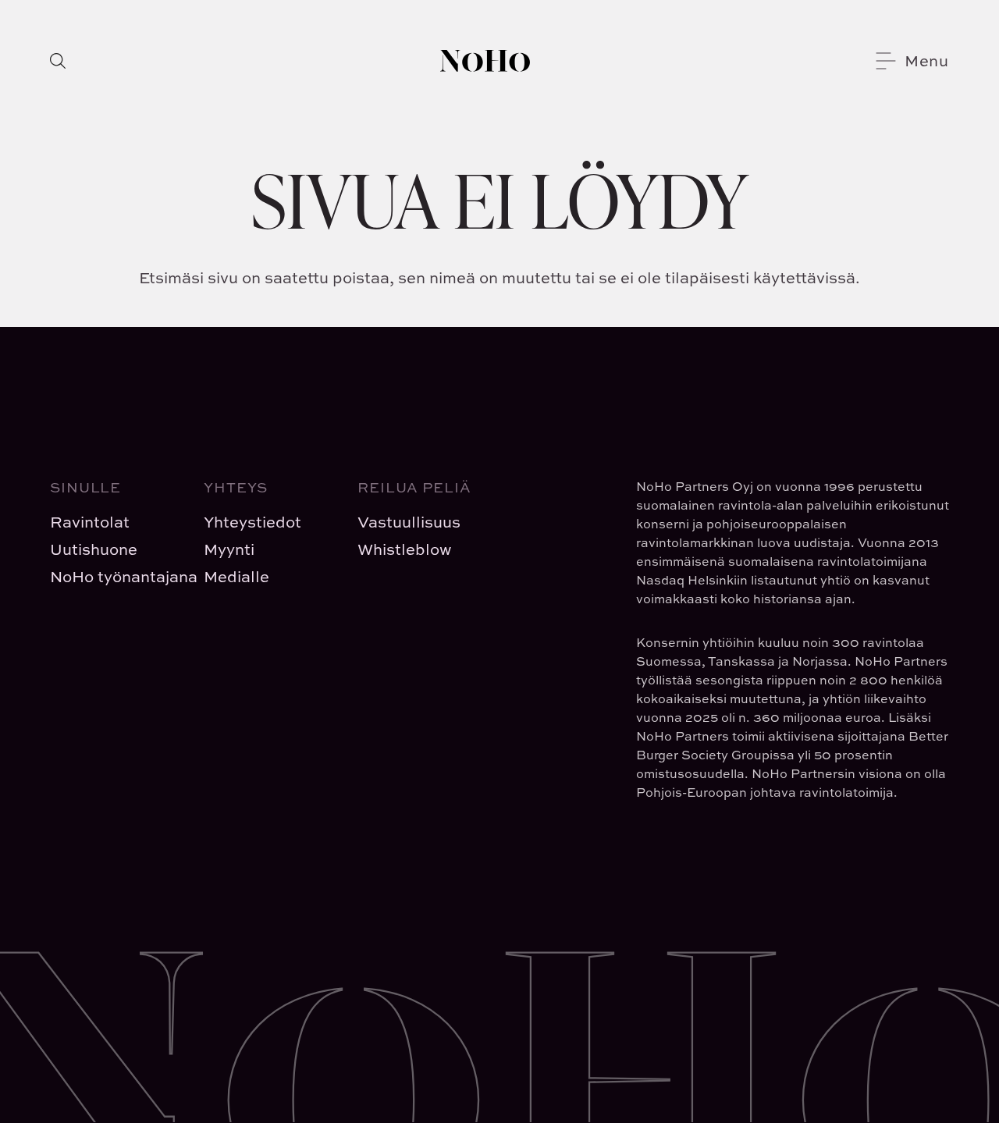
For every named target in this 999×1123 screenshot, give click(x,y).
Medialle (236, 576)
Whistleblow (404, 549)
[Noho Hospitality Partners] (485, 60)
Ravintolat (90, 521)
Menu (927, 60)
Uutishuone (93, 549)
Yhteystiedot (252, 521)
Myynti (229, 549)
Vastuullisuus (408, 521)
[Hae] (58, 61)
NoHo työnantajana (114, 576)
